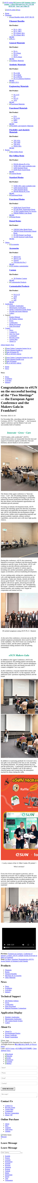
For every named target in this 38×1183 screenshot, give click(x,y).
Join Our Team (14, 334)
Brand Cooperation (11, 1037)
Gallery (11, 313)
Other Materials (10, 977)
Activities (8, 380)
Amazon (8, 1127)
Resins (7, 150)
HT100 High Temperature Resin (24, 209)
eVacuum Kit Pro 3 (20, 262)
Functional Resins (17, 199)
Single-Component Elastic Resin (20, 309)
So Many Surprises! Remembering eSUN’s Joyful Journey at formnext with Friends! (17, 960)
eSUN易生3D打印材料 (23, 1048)
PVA (15, 116)
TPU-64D (17, 142)
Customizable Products (19, 286)
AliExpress (8, 1129)
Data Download (14, 326)
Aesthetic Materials (17, 64)
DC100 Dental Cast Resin (22, 235)
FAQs (11, 321)
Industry (8, 382)
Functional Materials (18, 108)
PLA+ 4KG (18, 31)
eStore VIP (8, 1115)
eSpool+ (16, 260)
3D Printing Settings (16, 319)
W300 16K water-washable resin (24, 166)
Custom (12, 270)
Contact (7, 328)
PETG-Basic (18, 57)
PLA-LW (17, 118)
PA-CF (16, 98)
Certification (13, 322)
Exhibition (8, 379)
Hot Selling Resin (16, 156)
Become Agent (14, 337)
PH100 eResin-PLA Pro (22, 164)
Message (4, 1137)
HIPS (15, 120)
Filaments (8, 15)
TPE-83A (17, 144)
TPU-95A (17, 140)
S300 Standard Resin (21, 189)
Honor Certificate (11, 1035)
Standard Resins (16, 177)
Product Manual (14, 317)
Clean (15, 122)
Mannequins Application (17, 308)
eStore (7, 1124)
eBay (7, 1126)
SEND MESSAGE (8, 1089)
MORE (11, 37)
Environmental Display (12, 1033)
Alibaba (7, 1131)
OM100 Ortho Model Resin (23, 229)
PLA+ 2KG (18, 29)
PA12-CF (17, 294)
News (11, 330)
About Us (12, 341)
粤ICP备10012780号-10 (23, 1044)
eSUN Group (9, 1048)
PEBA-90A (17, 146)
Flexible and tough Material (18, 311)
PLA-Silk (17, 73)
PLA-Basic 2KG (19, 33)
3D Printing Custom (20, 278)
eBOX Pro (17, 257)
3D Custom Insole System (13, 1021)
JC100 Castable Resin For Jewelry (25, 211)
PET (15, 298)
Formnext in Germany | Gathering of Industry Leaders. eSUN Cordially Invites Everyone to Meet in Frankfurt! (19, 955)
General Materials (17, 43)
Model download (15, 324)
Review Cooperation (12, 1113)
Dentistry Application (16, 306)
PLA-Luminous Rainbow (22, 78)
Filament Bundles (16, 21)
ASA (15, 100)
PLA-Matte (17, 75)
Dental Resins (15, 221)
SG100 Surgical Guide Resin (23, 237)
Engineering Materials (18, 86)
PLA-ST (16, 95)
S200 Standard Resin (21, 168)
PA (15, 96)
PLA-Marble (18, 77)
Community (13, 336)
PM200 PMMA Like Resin (23, 213)
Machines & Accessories (13, 976)
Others (7, 242)
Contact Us (13, 332)
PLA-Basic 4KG (19, 35)
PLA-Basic (17, 53)
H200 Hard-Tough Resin (22, 170)
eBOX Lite (17, 258)
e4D (15, 300)
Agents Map (13, 339)
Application (9, 304)
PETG (16, 55)
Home (7, 13)
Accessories (14, 248)
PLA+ (16, 51)
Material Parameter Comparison (15, 1008)
